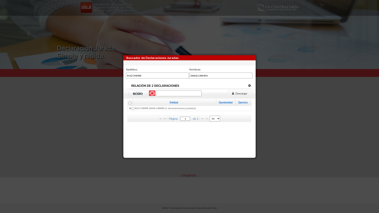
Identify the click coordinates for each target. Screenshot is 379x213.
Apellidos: (132, 69)
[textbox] (185, 119)
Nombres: (195, 69)
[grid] (189, 108)
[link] (249, 85)
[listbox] (215, 118)
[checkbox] (130, 103)
